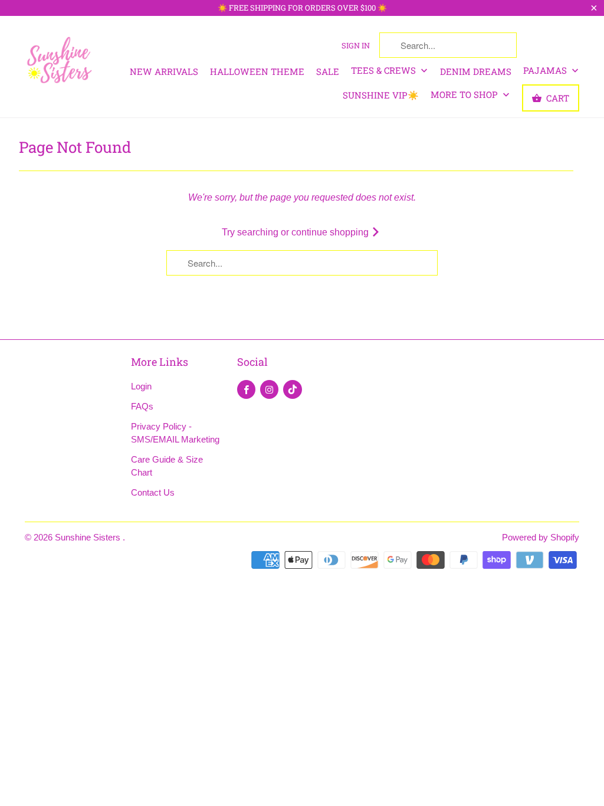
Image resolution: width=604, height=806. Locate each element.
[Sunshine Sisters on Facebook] (246, 389)
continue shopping (331, 232)
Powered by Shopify (540, 537)
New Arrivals (164, 71)
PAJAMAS (546, 70)
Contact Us (153, 492)
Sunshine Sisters (89, 537)
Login (141, 386)
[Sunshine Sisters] (60, 59)
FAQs (142, 406)
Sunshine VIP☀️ (381, 95)
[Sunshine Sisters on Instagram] (269, 389)
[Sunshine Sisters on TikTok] (292, 389)
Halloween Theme (257, 71)
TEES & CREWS (384, 70)
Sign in (356, 45)
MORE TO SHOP (465, 94)
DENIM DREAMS (475, 71)
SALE (327, 71)
